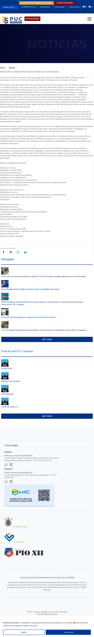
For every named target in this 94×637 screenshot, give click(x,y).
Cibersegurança (7, 394)
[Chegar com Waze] (6, 465)
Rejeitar (24, 632)
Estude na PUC (8, 7)
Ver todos (47, 416)
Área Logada (60, 7)
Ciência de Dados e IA (9, 407)
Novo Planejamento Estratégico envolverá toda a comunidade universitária (30, 289)
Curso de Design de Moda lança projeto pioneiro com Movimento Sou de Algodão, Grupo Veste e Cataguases (44, 330)
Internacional (74, 7)
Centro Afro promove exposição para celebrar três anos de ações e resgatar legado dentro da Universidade (43, 276)
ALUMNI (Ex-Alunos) (28, 7)
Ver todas (47, 339)
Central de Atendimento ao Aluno (36, 3)
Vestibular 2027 (32, 19)
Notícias (12, 67)
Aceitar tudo (68, 632)
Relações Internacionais (10, 381)
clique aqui (33, 626)
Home (2, 67)
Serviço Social (6, 368)
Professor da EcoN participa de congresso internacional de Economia (28, 317)
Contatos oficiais (65, 3)
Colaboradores (44, 7)
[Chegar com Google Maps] (11, 465)
